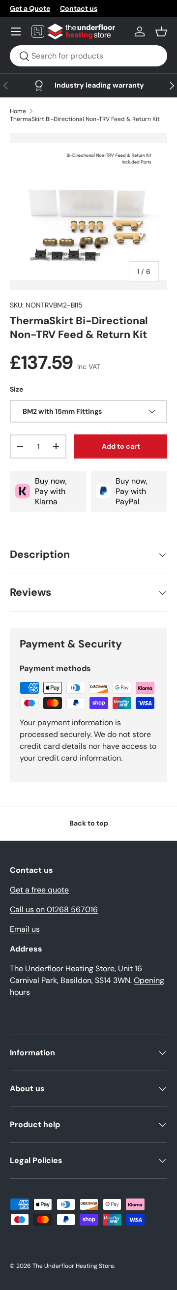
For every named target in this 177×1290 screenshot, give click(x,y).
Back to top (88, 823)
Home (18, 111)
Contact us (78, 8)
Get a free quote (39, 890)
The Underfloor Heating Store (73, 1266)
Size (16, 389)
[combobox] (88, 55)
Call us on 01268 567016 (54, 909)
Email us (25, 929)
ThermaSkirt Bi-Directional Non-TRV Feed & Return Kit (85, 119)
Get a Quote (30, 8)
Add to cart (121, 446)
